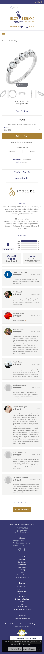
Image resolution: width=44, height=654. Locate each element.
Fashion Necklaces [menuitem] (22, 607)
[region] (22, 67)
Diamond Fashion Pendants (27, 227)
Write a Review (22, 509)
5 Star (18, 241)
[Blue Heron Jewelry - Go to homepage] (22, 17)
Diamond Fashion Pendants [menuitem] (22, 609)
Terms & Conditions (22, 577)
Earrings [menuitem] (22, 596)
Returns (32, 152)
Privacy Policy (22, 575)
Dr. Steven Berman (20, 477)
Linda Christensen (20, 272)
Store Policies (22, 567)
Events (22, 572)
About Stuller (22, 178)
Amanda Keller (19, 329)
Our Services (22, 562)
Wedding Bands (11, 223)
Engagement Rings (25, 223)
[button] (38, 2)
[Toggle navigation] (3, 34)
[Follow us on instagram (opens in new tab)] (19, 549)
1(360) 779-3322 (22, 104)
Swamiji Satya (18, 313)
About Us (22, 559)
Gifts (13, 226)
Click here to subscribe (22, 618)
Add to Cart (22, 136)
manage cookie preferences (20, 644)
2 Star (18, 247)
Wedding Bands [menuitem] (22, 591)
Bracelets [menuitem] (22, 594)
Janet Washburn (19, 452)
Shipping (12, 152)
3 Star (18, 245)
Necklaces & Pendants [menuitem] (22, 599)
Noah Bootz (17, 362)
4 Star (18, 243)
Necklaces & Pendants (19, 221)
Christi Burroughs (20, 406)
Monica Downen (19, 385)
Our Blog (22, 570)
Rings (30, 221)
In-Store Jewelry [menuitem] (22, 586)
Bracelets (36, 221)
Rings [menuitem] (22, 601)
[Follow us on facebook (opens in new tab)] (25, 549)
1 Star (18, 250)
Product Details (22, 172)
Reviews (22, 235)
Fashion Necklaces (22, 226)
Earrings (7, 221)
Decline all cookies (15, 649)
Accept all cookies (29, 649)
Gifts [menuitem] (22, 604)
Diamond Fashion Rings (11, 41)
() (38, 241)
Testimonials (22, 564)
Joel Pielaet (17, 292)
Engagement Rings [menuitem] (22, 589)
